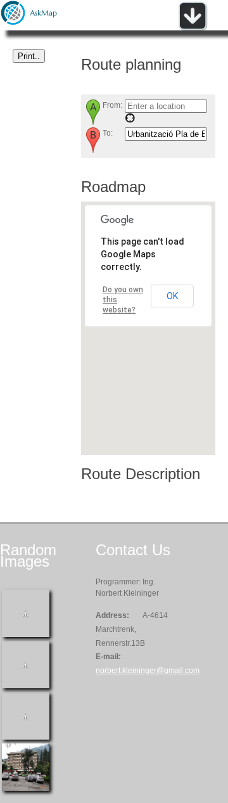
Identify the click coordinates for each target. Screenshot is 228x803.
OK (172, 296)
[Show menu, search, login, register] (192, 27)
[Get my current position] (130, 120)
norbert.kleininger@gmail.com (148, 670)
